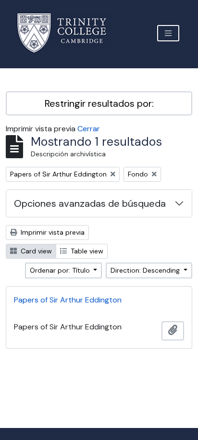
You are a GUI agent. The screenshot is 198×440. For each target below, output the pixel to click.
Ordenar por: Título (61, 270)
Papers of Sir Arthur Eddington (68, 300)
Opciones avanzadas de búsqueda (90, 203)
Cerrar (88, 129)
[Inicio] (67, 33)
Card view (35, 251)
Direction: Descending (146, 270)
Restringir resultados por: (99, 103)
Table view (86, 251)
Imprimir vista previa (52, 232)
